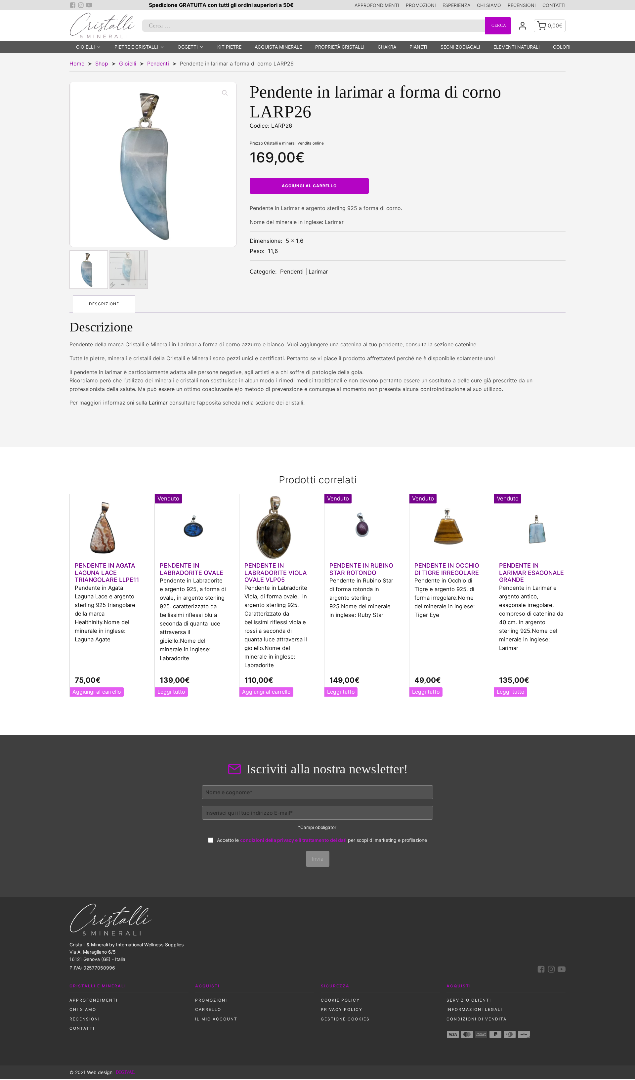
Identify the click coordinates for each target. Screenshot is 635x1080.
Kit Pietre (229, 47)
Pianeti (418, 47)
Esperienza (456, 5)
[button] (225, 93)
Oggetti (188, 47)
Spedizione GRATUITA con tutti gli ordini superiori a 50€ (221, 5)
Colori (562, 47)
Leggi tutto (171, 691)
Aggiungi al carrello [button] (96, 691)
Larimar (318, 271)
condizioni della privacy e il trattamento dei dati (293, 840)
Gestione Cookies (345, 1018)
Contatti (554, 5)
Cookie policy (340, 1000)
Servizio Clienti (468, 1000)
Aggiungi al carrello (309, 185)
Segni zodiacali (460, 47)
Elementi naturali (516, 47)
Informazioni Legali (474, 1009)
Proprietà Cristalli (339, 47)
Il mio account (216, 1018)
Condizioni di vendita (476, 1018)
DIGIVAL (125, 1072)
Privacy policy (341, 1009)
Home (76, 63)
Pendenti (158, 63)
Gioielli (85, 47)
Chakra (387, 47)
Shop (101, 63)
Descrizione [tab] (104, 303)
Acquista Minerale (278, 47)
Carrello (208, 1009)
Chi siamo (489, 5)
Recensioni (522, 5)
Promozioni (421, 5)
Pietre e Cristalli (136, 47)
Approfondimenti (377, 5)
